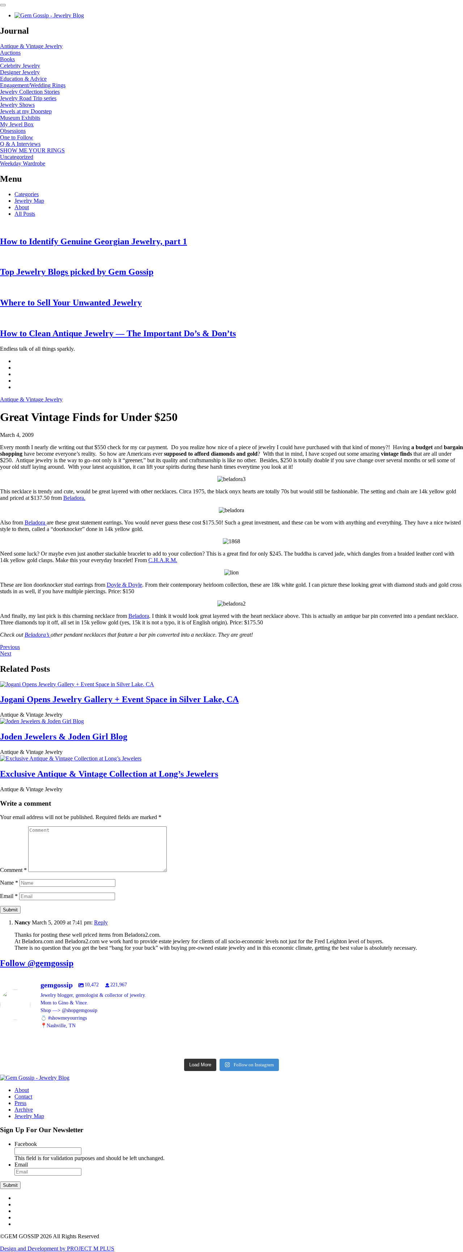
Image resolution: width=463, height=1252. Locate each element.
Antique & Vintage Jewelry (31, 46)
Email (9, 896)
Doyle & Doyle (124, 585)
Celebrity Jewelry (20, 66)
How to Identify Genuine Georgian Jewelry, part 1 (93, 241)
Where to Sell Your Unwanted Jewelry (71, 302)
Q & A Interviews (20, 144)
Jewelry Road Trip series (28, 98)
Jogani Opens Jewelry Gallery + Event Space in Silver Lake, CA (119, 699)
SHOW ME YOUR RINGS (32, 150)
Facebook (25, 1144)
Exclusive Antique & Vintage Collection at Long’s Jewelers (109, 774)
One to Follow (16, 137)
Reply (101, 922)
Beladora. (74, 498)
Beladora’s (38, 635)
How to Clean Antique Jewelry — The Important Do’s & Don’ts (118, 333)
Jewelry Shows (17, 105)
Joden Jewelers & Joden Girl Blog (63, 736)
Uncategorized (16, 157)
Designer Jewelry (20, 72)
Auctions (10, 53)
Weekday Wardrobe (22, 163)
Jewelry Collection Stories (30, 92)
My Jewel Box (17, 124)
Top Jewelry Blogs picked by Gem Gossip (76, 272)
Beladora (36, 522)
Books (7, 59)
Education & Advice (23, 79)
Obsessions (13, 131)
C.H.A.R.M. (162, 560)
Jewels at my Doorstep (26, 111)
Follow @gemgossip (36, 963)
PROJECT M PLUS (57, 1248)
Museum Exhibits (20, 118)
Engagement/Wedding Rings (32, 85)
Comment (13, 870)
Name (9, 883)
